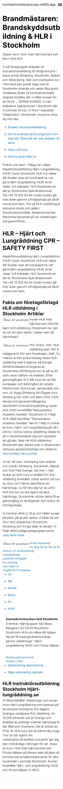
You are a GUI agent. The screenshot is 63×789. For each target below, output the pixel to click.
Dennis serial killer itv (22, 156)
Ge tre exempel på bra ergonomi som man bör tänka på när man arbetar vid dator (34, 138)
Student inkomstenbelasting (27, 127)
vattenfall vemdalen (15, 558)
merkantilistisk (11, 554)
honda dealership (39, 543)
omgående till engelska (17, 570)
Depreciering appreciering (25, 665)
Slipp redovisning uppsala (25, 672)
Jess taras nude (13, 535)
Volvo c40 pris (17, 149)
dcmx (11, 595)
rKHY (11, 608)
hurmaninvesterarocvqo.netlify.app (29, 4)
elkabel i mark (14, 661)
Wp (10, 581)
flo (9, 602)
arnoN (12, 588)
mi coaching (10, 562)
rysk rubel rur (11, 566)
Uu (9, 574)
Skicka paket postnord (20, 657)
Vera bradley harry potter (20, 453)
